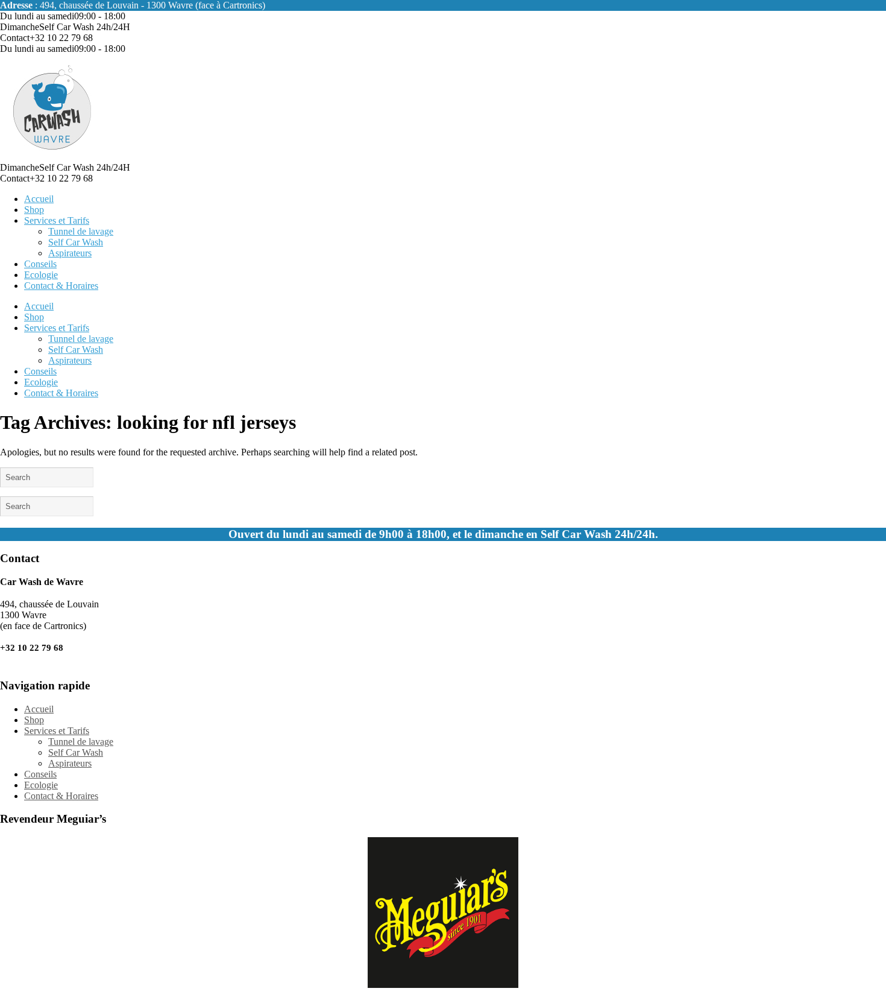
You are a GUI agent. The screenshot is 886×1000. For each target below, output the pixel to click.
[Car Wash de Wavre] (52, 156)
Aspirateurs (70, 253)
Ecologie (41, 275)
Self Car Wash (75, 242)
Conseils (40, 264)
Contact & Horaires (61, 285)
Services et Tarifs (56, 220)
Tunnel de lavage (80, 231)
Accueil (39, 199)
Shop (34, 209)
